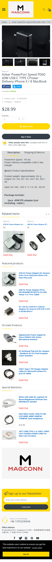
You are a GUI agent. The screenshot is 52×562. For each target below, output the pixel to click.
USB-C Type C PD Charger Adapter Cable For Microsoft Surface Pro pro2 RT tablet (33, 371)
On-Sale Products (12, 325)
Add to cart (28, 126)
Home (4, 22)
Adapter (17, 102)
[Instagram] (26, 538)
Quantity (5, 116)
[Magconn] (20, 9)
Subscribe (26, 507)
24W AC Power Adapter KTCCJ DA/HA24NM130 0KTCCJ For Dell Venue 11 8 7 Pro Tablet (38, 224)
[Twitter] (20, 538)
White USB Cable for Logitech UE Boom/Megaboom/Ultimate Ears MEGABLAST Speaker (33, 399)
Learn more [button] (37, 548)
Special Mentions (12, 387)
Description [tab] (13, 152)
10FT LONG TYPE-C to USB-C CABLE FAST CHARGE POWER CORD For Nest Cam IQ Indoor (34, 433)
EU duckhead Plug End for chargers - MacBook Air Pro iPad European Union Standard (34, 353)
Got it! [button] (26, 554)
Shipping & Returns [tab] (34, 152)
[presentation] (46, 214)
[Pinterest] (31, 538)
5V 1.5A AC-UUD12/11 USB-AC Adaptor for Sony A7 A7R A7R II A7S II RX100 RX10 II (34, 309)
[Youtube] (37, 538)
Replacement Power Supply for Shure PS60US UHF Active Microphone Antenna (32, 337)
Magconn (5, 71)
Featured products (12, 263)
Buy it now (26, 137)
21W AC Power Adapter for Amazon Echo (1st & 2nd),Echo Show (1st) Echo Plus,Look (14, 224)
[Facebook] (14, 538)
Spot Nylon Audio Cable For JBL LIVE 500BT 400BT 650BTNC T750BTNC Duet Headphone (32, 416)
